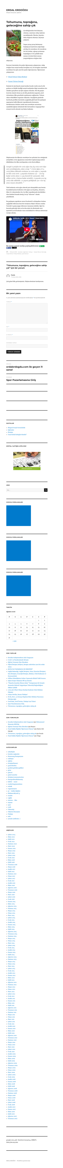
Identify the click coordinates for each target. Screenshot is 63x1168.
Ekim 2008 (11, 1084)
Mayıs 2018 (11, 867)
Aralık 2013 (11, 950)
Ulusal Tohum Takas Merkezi (17, 77)
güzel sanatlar (12, 775)
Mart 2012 (11, 991)
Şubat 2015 (11, 918)
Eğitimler (11, 430)
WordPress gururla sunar (23, 1160)
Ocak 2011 (11, 1024)
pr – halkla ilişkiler (14, 791)
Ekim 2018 (11, 860)
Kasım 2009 (12, 1056)
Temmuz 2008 (12, 1091)
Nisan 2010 (11, 1044)
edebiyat (11, 758)
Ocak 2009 (11, 1077)
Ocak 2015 (11, 920)
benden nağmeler (23, 252)
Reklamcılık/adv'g (14, 793)
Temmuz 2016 (12, 890)
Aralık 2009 (12, 1054)
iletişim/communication (16, 777)
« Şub (14, 641)
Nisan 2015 (11, 913)
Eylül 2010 (11, 1033)
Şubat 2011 (11, 1021)
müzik (10, 786)
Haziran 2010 (12, 1040)
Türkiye (30, 252)
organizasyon (12, 788)
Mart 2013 (11, 966)
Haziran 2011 (12, 1012)
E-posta (9, 334)
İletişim (10, 432)
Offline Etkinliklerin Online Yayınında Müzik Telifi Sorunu (27, 678)
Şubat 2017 (11, 878)
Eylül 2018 (11, 862)
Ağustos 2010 (12, 1035)
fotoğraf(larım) (13, 763)
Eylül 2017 (11, 871)
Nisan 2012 (11, 989)
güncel (10, 772)
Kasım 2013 (11, 952)
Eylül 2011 (11, 1005)
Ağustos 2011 (12, 1008)
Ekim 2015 (11, 904)
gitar (9, 770)
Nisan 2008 (11, 1098)
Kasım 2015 (11, 901)
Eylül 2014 (11, 929)
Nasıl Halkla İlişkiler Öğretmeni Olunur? (21, 729)
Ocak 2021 (11, 841)
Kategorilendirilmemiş (15, 779)
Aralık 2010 (11, 1026)
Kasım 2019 (12, 848)
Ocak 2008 (11, 1105)
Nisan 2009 (11, 1070)
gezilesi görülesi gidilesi (15, 768)
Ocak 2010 (11, 1051)
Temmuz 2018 (12, 864)
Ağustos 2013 (12, 957)
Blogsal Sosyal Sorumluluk (16, 427)
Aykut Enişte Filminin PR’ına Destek (20, 680)
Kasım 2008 (12, 1081)
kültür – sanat (12, 782)
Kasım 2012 (11, 975)
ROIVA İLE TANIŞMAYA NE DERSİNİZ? (20, 669)
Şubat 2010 (11, 1049)
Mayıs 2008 (11, 1095)
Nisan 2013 (11, 964)
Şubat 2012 (11, 994)
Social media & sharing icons (22, 1167)
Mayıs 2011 (11, 1014)
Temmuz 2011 (12, 1010)
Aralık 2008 (11, 1079)
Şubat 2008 (11, 1102)
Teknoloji (11, 809)
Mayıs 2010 (11, 1042)
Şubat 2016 (11, 897)
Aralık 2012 (11, 973)
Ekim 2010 (11, 1031)
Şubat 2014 (11, 945)
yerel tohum (25, 253)
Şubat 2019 (11, 855)
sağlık (10, 798)
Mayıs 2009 (12, 1068)
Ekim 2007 (11, 1111)
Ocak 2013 (11, 971)
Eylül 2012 (11, 980)
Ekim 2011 (11, 1003)
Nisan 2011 (11, 1017)
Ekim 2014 (11, 927)
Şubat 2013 (11, 968)
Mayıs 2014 (11, 938)
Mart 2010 (11, 1047)
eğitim (10, 761)
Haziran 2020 (12, 844)
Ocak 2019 (11, 858)
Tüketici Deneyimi (14, 812)
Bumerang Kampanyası (15, 756)
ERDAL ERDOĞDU (17, 10)
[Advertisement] (19, 516)
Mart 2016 (11, 894)
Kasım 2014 (11, 924)
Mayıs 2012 (11, 987)
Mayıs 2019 (11, 851)
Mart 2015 (11, 915)
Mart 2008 (11, 1100)
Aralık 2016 (11, 883)
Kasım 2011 (11, 1001)
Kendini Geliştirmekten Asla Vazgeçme (20, 657)
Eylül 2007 (11, 1114)
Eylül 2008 (11, 1086)
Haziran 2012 (12, 984)
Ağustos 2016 (12, 888)
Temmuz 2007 (12, 1118)
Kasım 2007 (12, 1109)
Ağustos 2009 (12, 1063)
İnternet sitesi (11, 342)
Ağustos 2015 (12, 906)
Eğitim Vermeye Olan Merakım (18, 662)
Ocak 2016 (11, 899)
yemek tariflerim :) (14, 819)
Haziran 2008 (12, 1093)
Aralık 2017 (11, 869)
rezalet (10, 795)
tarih (9, 807)
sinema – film (12, 800)
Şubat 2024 (11, 834)
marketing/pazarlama (15, 784)
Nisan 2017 (11, 876)
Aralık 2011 (11, 998)
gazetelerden (12, 765)
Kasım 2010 (11, 1028)
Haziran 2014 (12, 936)
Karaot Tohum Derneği (15, 81)
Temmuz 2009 (12, 1065)
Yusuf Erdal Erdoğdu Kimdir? (17, 434)
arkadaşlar (11, 752)
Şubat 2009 (11, 1074)
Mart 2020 (11, 846)
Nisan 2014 (11, 941)
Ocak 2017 (11, 881)
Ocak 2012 (11, 996)
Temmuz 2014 (12, 934)
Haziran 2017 (12, 874)
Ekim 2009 (11, 1058)
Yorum (9, 301)
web (9, 816)
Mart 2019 (11, 853)
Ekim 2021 (11, 837)
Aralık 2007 (11, 1107)
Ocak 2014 (11, 948)
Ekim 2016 (11, 885)
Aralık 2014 (11, 922)
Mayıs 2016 (11, 892)
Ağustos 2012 (12, 982)
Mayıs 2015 (11, 911)
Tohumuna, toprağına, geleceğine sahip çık (22, 706)
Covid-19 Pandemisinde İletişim (18, 660)
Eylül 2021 (11, 839)
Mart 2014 (11, 943)
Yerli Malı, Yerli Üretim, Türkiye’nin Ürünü (22, 701)
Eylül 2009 (11, 1061)
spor (9, 805)
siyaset (10, 802)
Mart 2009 (11, 1072)
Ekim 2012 (11, 978)
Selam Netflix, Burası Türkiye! (18, 694)
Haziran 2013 (12, 959)
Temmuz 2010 (12, 1038)
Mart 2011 (11, 1019)
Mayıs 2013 (11, 961)
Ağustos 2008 (12, 1088)
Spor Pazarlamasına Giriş (16, 704)
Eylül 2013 (11, 954)
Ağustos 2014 (12, 931)
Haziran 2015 (12, 908)
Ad (7, 326)
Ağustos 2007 (12, 1116)
